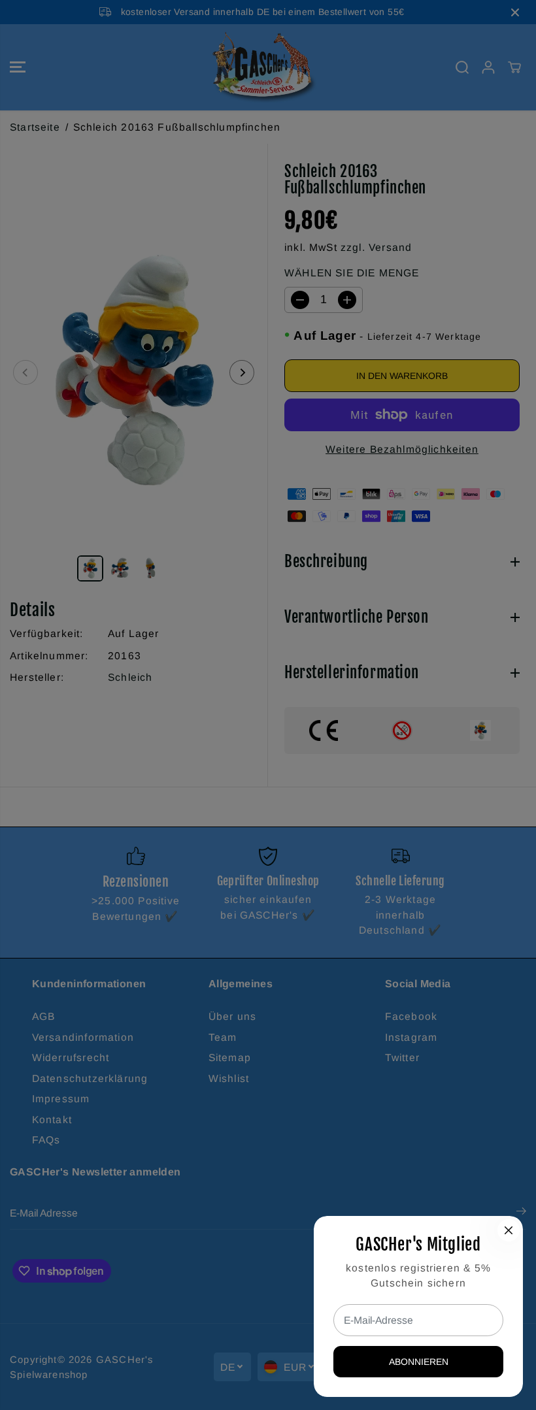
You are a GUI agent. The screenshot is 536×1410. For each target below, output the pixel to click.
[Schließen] (508, 1230)
